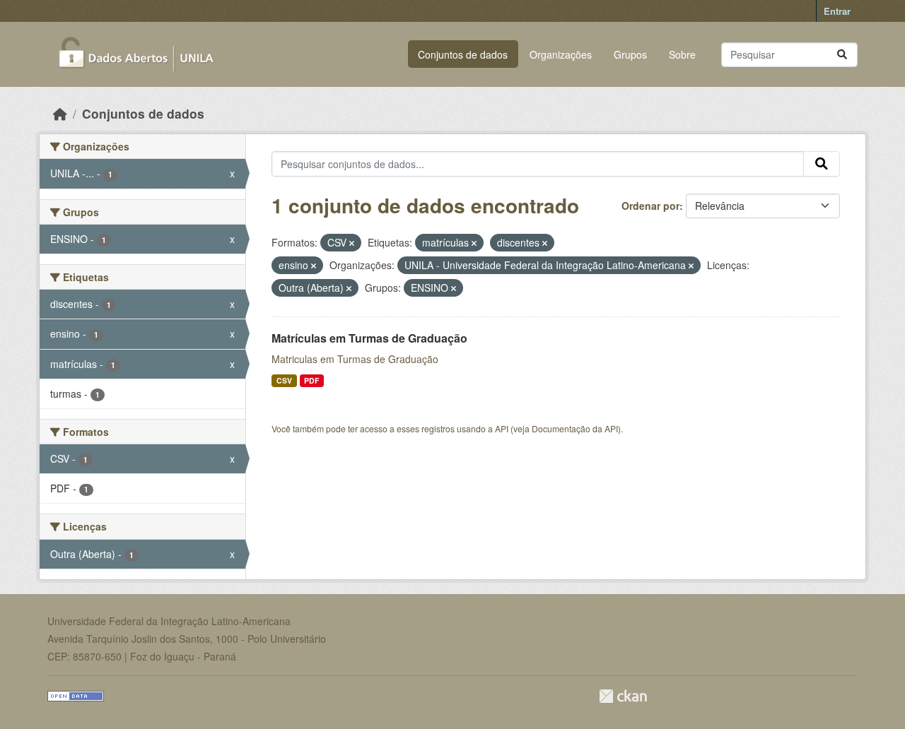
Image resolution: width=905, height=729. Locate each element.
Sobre (682, 54)
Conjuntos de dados (463, 54)
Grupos (630, 54)
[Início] (60, 113)
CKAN (623, 696)
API (501, 428)
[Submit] (842, 54)
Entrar (837, 11)
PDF (311, 380)
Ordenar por (650, 205)
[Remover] (351, 243)
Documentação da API (575, 428)
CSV (284, 380)
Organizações (561, 54)
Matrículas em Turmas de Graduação (369, 338)
